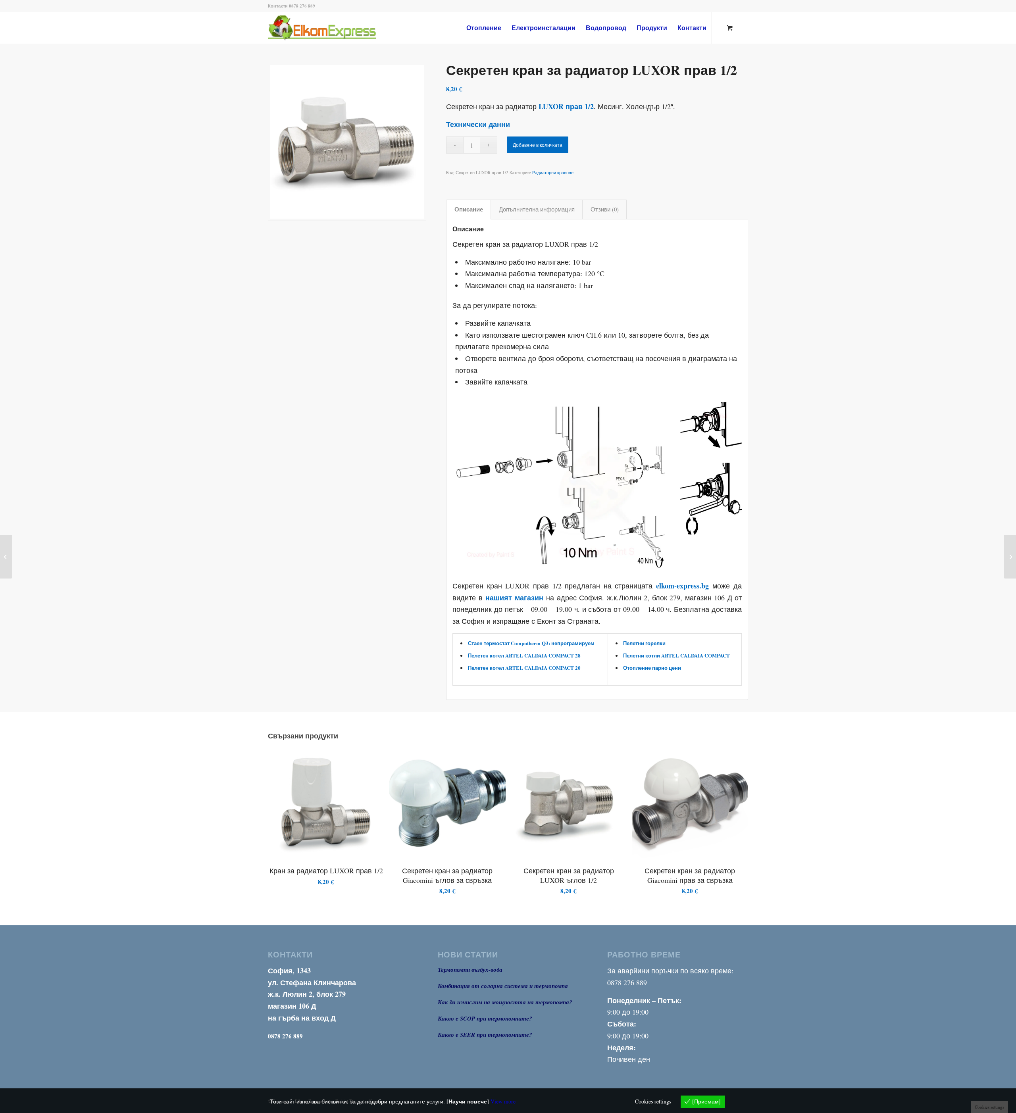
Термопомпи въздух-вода (470, 969)
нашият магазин (514, 597)
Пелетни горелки (644, 643)
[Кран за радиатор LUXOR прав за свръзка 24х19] (6, 557)
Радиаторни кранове (552, 172)
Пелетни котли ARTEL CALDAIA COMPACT (676, 655)
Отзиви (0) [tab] (605, 209)
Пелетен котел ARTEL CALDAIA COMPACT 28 (524, 655)
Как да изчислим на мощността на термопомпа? (505, 1002)
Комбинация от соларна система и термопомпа (503, 986)
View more (503, 1101)
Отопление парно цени (652, 667)
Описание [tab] (468, 209)
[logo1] (335, 28)
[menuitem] (483, 28)
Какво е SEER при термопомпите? (485, 1034)
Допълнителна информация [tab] (537, 209)
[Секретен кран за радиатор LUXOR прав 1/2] (347, 142)
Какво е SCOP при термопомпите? (485, 1018)
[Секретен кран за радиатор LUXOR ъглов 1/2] (1010, 557)
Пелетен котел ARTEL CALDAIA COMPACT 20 (524, 667)
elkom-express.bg (682, 586)
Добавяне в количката (537, 145)
